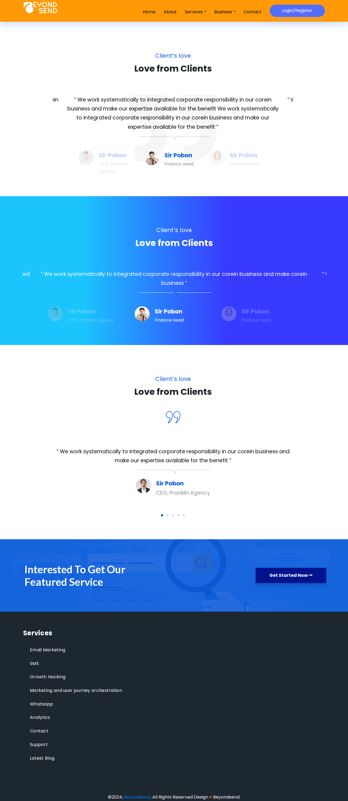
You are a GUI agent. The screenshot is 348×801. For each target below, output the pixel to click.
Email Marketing (48, 650)
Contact (253, 12)
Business (223, 12)
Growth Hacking (48, 677)
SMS (34, 663)
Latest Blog (42, 758)
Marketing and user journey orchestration (76, 690)
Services (194, 12)
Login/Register (297, 10)
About (170, 12)
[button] (162, 515)
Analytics (40, 717)
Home (149, 12)
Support (39, 744)
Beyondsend (137, 797)
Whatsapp (41, 704)
